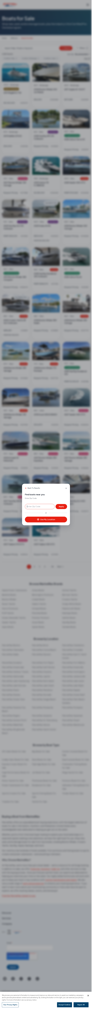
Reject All (79, 1005)
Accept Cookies (63, 1005)
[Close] (86, 995)
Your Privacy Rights (10, 1005)
